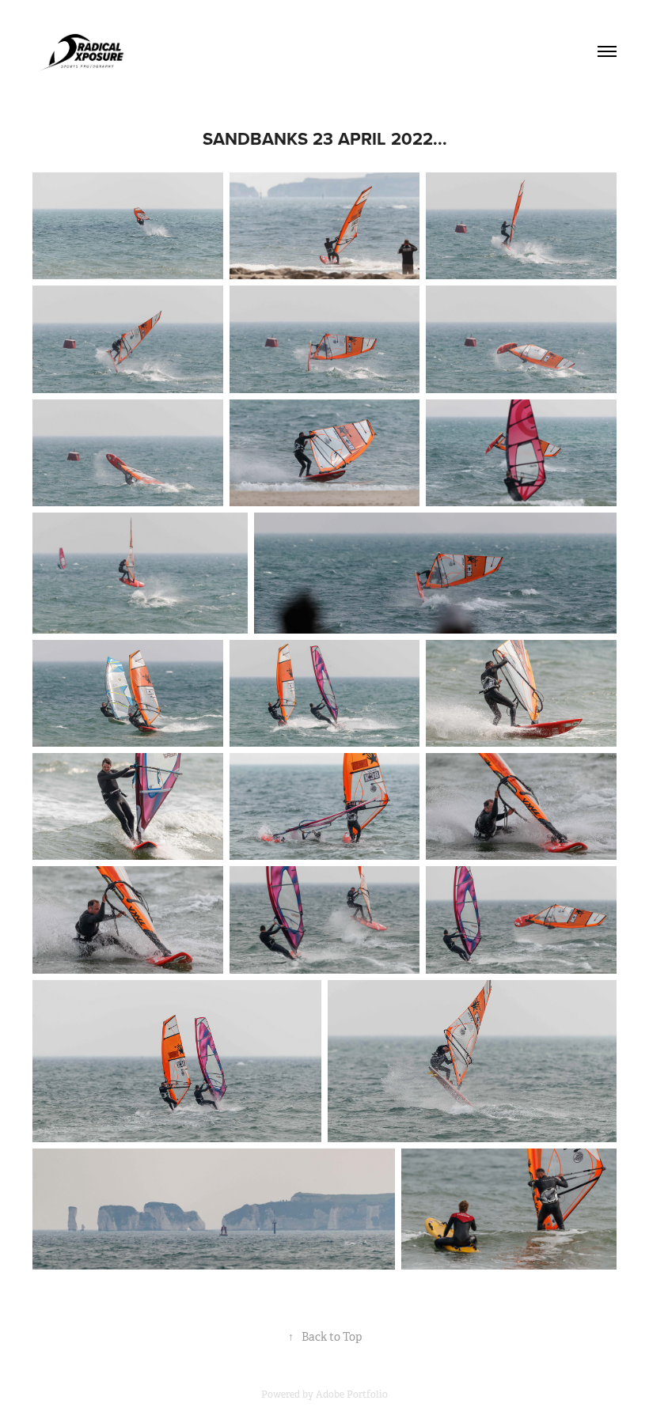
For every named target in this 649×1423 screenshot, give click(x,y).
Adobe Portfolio (352, 1394)
